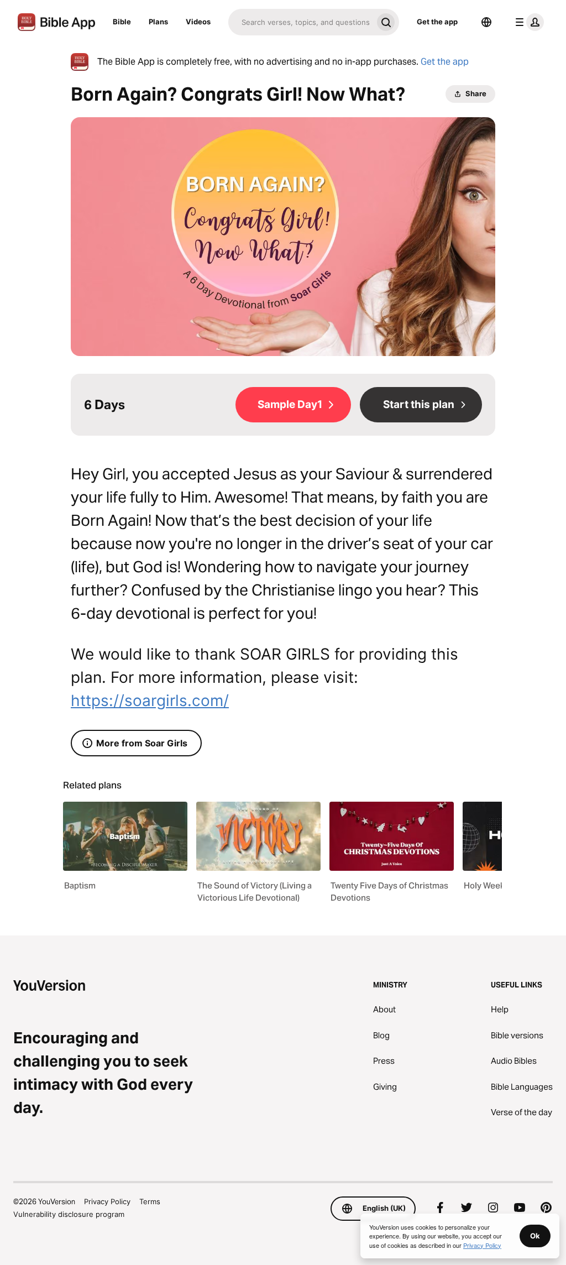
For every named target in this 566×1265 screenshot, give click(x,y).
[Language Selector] (486, 22)
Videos (198, 21)
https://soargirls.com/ (150, 700)
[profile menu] (527, 22)
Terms (149, 1201)
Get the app (437, 21)
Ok (535, 1235)
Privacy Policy (107, 1201)
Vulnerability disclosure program (68, 1214)
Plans (158, 21)
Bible (122, 21)
